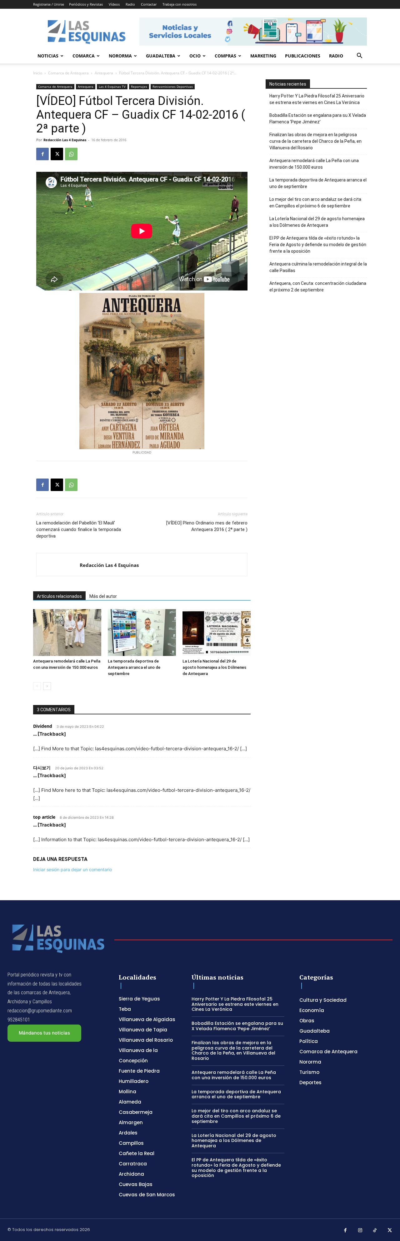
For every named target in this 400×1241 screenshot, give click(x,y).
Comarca (83, 56)
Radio (130, 4)
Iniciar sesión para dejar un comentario (72, 869)
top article (44, 817)
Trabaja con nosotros (179, 4)
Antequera (104, 73)
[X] (57, 154)
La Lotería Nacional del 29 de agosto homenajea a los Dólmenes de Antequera (214, 667)
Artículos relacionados (59, 596)
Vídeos (114, 4)
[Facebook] (42, 154)
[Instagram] (360, 1231)
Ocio (195, 56)
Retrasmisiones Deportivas (172, 86)
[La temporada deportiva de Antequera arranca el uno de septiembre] (142, 632)
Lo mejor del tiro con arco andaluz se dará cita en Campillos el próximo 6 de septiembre (315, 202)
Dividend (42, 726)
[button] (359, 56)
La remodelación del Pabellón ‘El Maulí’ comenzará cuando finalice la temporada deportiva (78, 529)
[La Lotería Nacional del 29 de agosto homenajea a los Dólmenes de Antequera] (216, 632)
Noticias (48, 56)
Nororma (120, 56)
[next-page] (47, 686)
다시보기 (42, 768)
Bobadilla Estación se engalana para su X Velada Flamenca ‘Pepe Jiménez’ (317, 118)
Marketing (263, 56)
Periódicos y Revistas (86, 4)
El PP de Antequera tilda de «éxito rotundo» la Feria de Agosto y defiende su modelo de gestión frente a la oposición (317, 245)
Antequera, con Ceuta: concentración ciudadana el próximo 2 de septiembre (317, 286)
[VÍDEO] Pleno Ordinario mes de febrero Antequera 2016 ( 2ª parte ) (207, 526)
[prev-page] (37, 686)
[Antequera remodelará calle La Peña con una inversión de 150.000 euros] (67, 632)
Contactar (149, 4)
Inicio (37, 73)
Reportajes (139, 86)
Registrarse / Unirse (48, 4)
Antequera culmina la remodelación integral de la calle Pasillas (318, 267)
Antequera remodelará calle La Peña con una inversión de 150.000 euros (314, 164)
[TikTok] (375, 1231)
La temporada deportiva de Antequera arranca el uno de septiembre (134, 667)
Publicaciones (302, 56)
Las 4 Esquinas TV (112, 86)
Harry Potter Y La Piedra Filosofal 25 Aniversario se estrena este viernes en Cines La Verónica (316, 99)
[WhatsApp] (71, 154)
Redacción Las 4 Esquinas (64, 139)
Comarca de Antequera (68, 73)
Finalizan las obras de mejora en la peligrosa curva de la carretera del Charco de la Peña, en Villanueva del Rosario (315, 141)
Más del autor (103, 596)
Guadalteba (160, 56)
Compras (225, 56)
